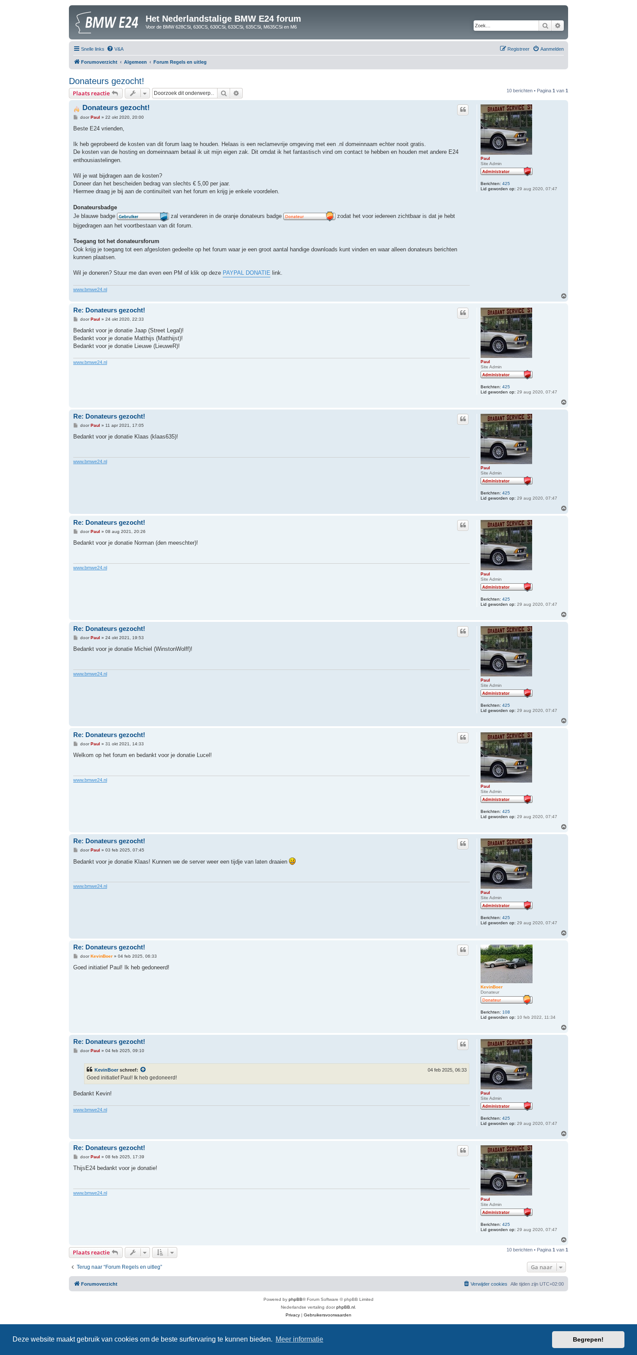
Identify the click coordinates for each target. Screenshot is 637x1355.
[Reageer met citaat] (462, 109)
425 (506, 183)
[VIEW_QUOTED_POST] (143, 1070)
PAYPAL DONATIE (246, 273)
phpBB (295, 1299)
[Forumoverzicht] (108, 21)
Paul (485, 158)
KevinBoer (492, 987)
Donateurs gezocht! (106, 81)
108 (506, 1012)
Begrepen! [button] (588, 1339)
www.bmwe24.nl (90, 289)
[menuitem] (115, 49)
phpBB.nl (345, 1307)
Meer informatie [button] (299, 1339)
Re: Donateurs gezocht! (109, 310)
